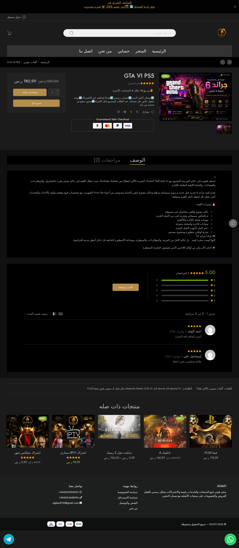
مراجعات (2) (107, 160)
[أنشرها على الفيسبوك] (131, 112)
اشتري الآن (36, 103)
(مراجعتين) (133, 83)
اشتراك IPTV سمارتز (73, 453)
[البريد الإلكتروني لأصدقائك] (118, 111)
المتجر (140, 51)
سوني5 (134, 420)
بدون (128, 430)
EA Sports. (159, 388)
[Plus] (58, 90)
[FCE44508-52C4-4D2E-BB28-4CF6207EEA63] (195, 97)
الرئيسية (159, 51)
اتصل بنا (85, 51)
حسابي (123, 51)
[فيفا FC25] (229, 62)
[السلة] (9, 33)
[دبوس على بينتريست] (125, 112)
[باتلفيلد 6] (165, 431)
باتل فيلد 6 (118, 388)
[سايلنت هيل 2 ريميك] (222, 62)
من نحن (105, 51)
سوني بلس (105, 388)
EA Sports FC (173, 388)
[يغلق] (235, 7)
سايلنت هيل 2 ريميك (119, 453)
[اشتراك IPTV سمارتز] (73, 431)
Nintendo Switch (134, 388)
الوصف (137, 160)
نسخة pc (128, 435)
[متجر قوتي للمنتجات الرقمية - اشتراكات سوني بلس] (221, 33)
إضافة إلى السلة (30, 92)
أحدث (30, 314)
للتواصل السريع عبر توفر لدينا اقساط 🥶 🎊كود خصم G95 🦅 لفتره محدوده (119, 4)
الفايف (128, 425)
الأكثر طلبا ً (202, 388)
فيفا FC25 (92, 388)
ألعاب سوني (30, 62)
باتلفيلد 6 (165, 453)
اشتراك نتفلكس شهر (28, 453)
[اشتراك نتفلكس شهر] (27, 431)
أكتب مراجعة (125, 287)
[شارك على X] (137, 112)
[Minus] (58, 94)
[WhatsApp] (8, 539)
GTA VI (148, 388)
